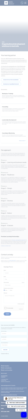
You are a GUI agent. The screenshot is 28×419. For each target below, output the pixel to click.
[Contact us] (23, 414)
